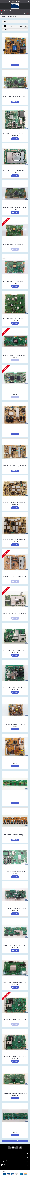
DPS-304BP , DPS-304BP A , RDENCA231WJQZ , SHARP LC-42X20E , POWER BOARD (15, 576)
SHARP (14, 16)
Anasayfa (3, 16)
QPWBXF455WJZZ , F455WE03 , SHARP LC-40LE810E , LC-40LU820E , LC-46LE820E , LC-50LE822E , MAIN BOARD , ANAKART (15, 982)
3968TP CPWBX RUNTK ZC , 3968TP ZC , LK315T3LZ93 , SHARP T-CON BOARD (15, 97)
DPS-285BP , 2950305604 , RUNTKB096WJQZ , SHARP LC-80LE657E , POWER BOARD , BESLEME (15, 539)
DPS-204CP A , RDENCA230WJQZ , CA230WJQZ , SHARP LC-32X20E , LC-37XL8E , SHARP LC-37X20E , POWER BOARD (15, 466)
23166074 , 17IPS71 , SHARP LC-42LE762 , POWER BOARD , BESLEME (15, 60)
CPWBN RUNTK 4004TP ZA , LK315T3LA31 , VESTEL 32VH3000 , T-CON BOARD (15, 207)
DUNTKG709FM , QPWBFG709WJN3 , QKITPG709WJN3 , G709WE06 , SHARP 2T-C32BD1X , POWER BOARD (15, 724)
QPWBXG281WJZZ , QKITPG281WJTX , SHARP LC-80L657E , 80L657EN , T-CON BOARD (15, 1093)
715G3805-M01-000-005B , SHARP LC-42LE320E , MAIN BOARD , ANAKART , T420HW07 (15, 133)
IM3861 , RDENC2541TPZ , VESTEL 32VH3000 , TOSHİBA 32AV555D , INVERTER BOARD (15, 798)
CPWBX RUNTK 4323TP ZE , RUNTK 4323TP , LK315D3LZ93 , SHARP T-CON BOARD (15, 244)
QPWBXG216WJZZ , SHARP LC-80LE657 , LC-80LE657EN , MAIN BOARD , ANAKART (15, 1056)
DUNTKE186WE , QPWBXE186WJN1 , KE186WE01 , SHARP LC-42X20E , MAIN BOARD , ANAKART (15, 613)
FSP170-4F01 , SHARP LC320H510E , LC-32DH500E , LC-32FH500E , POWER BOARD (15, 761)
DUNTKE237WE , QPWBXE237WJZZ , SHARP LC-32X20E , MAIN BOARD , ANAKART (15, 650)
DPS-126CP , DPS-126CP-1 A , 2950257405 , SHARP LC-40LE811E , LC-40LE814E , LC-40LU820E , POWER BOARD (15, 429)
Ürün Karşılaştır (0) (11, 26)
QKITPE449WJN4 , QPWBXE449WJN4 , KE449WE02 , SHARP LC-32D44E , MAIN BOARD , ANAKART (15, 871)
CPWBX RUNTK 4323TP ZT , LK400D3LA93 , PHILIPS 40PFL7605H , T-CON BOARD (15, 281)
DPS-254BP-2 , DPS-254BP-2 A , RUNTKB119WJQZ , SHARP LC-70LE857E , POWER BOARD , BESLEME (15, 502)
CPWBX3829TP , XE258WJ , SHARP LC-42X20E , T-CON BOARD (15, 392)
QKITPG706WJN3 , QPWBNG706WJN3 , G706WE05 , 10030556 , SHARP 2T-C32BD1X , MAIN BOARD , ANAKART (15, 908)
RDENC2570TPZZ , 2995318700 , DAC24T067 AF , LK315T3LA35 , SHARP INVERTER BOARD (15, 1130)
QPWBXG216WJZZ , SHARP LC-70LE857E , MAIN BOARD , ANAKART (15, 1019)
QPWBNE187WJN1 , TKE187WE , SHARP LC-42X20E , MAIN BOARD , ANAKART (15, 945)
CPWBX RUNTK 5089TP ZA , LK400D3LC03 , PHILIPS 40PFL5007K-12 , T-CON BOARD (15, 355)
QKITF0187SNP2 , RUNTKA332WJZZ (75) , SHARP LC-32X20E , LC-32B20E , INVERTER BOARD (15, 835)
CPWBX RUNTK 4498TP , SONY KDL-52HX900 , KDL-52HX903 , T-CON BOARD (15, 318)
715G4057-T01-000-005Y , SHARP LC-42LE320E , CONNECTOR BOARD (15, 170)
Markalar (9, 16)
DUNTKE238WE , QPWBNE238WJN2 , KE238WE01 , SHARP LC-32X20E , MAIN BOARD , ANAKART (15, 687)
